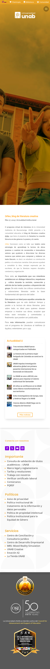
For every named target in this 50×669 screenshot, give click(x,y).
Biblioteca (30, 2)
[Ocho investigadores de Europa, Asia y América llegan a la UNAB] (9, 397)
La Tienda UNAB (16, 556)
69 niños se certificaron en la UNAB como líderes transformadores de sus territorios (27, 388)
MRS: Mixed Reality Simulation (23, 545)
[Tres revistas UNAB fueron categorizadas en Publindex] (9, 347)
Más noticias (25, 415)
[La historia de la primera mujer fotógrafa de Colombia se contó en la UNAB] (9, 355)
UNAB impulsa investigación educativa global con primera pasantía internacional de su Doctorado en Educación (25, 368)
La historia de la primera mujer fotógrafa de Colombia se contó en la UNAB (28, 356)
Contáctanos (14, 481)
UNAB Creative (15, 549)
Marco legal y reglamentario (22, 468)
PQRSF (10, 485)
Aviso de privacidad (17, 499)
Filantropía (16, 2)
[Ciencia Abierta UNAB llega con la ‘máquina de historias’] (9, 404)
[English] (3, 2)
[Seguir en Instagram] (22, 448)
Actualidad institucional (26, 220)
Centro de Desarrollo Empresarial (25, 542)
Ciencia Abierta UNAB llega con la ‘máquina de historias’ (27, 404)
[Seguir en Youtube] (17, 448)
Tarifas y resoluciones (19, 471)
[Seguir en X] (12, 448)
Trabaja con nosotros (18, 475)
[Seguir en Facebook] (7, 448)
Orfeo (7, 244)
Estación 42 (13, 552)
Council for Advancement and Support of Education (28, 622)
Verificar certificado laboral (22, 478)
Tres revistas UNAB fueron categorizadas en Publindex (24, 348)
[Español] (5, 2)
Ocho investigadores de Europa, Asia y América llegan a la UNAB (28, 397)
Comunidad (44, 2)
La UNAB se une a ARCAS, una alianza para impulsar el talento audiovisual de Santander (26, 379)
